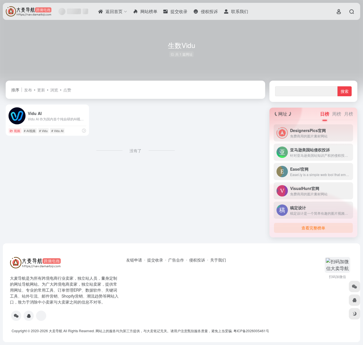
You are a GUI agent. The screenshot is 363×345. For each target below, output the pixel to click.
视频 (17, 130)
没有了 (136, 150)
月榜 (348, 113)
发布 (28, 90)
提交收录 (155, 260)
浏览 (54, 90)
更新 (41, 90)
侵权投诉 (197, 260)
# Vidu (43, 130)
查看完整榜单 (313, 228)
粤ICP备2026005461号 (251, 330)
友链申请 (134, 260)
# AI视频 (29, 130)
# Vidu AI (57, 130)
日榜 (324, 113)
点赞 (67, 90)
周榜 (336, 113)
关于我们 (218, 260)
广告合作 (176, 260)
